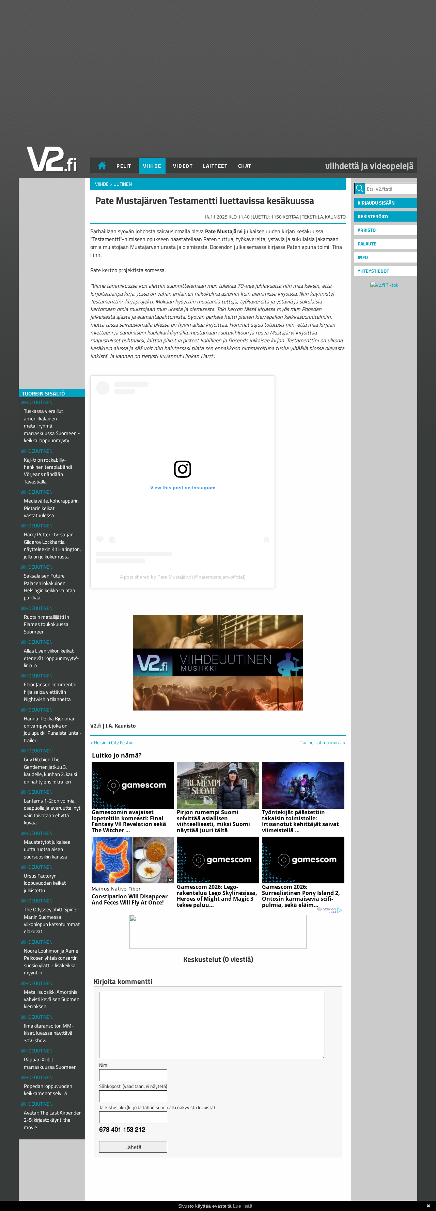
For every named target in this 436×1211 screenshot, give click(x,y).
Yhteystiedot (373, 270)
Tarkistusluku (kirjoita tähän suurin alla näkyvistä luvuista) (157, 1107)
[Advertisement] (218, 1180)
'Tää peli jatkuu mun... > (323, 742)
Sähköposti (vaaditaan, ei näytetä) (133, 1086)
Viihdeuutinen (36, 402)
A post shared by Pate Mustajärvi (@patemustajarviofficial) (183, 577)
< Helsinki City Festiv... (112, 742)
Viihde (152, 166)
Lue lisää (242, 1206)
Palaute (367, 243)
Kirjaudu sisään (376, 202)
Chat (245, 166)
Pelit (123, 166)
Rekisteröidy (373, 216)
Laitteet (215, 166)
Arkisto (367, 230)
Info (363, 257)
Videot (183, 166)
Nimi (103, 1064)
